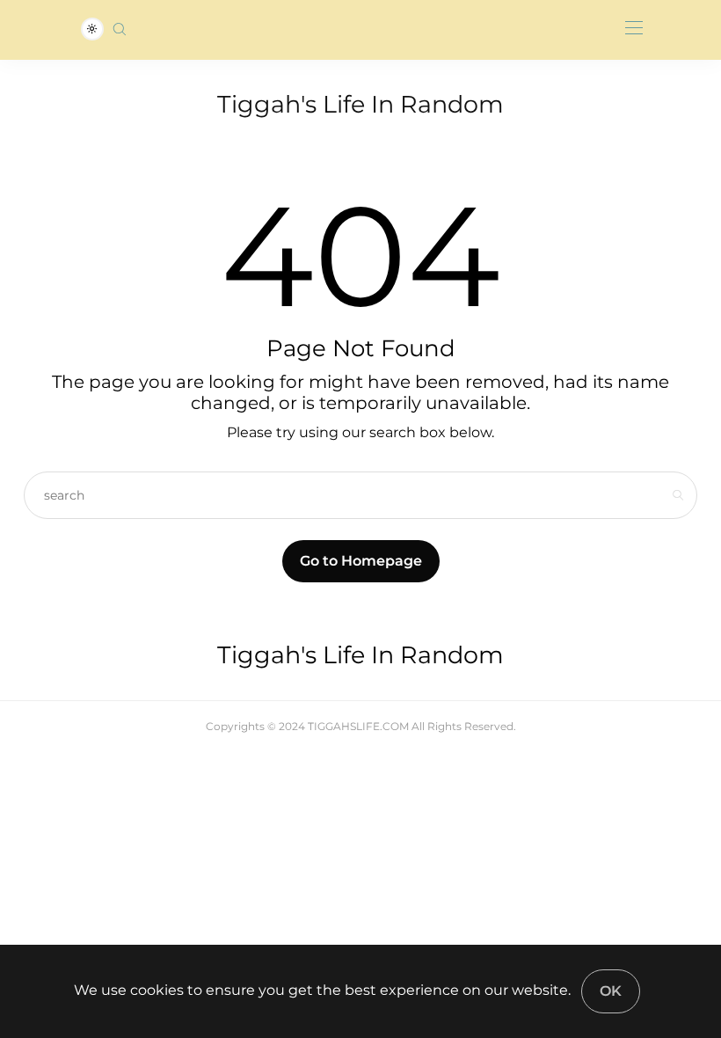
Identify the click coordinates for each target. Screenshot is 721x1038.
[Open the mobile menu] (634, 28)
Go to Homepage (361, 560)
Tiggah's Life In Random (360, 104)
